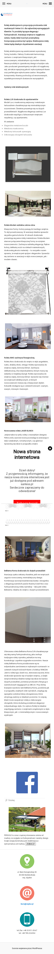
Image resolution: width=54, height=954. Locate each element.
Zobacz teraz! (27, 503)
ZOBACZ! (30, 844)
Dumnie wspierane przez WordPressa (27, 948)
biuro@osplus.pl (27, 904)
